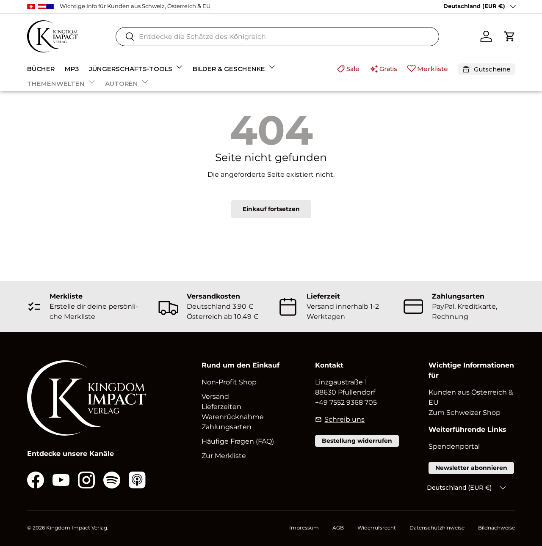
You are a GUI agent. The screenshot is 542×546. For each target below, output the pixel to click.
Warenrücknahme (233, 417)
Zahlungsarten (227, 427)
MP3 (72, 69)
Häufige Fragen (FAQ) (238, 441)
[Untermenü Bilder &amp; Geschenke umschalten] (272, 67)
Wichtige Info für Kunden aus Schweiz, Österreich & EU (135, 6)
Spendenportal (454, 446)
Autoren (121, 84)
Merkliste (432, 69)
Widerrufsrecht (376, 527)
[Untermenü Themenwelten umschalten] (91, 82)
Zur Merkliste (224, 456)
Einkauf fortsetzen (271, 209)
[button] (510, 36)
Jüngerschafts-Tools (130, 69)
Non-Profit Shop (229, 382)
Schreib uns (344, 419)
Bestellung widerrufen (357, 440)
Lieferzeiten (221, 407)
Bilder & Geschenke (229, 69)
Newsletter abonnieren (471, 468)
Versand (215, 396)
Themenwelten (56, 84)
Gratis (388, 69)
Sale (352, 69)
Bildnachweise (496, 527)
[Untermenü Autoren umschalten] (145, 82)
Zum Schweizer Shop (465, 413)
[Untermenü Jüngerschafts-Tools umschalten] (179, 67)
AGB (338, 527)
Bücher (41, 69)
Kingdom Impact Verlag (76, 527)
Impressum (304, 527)
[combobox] (278, 36)
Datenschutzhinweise (437, 527)
